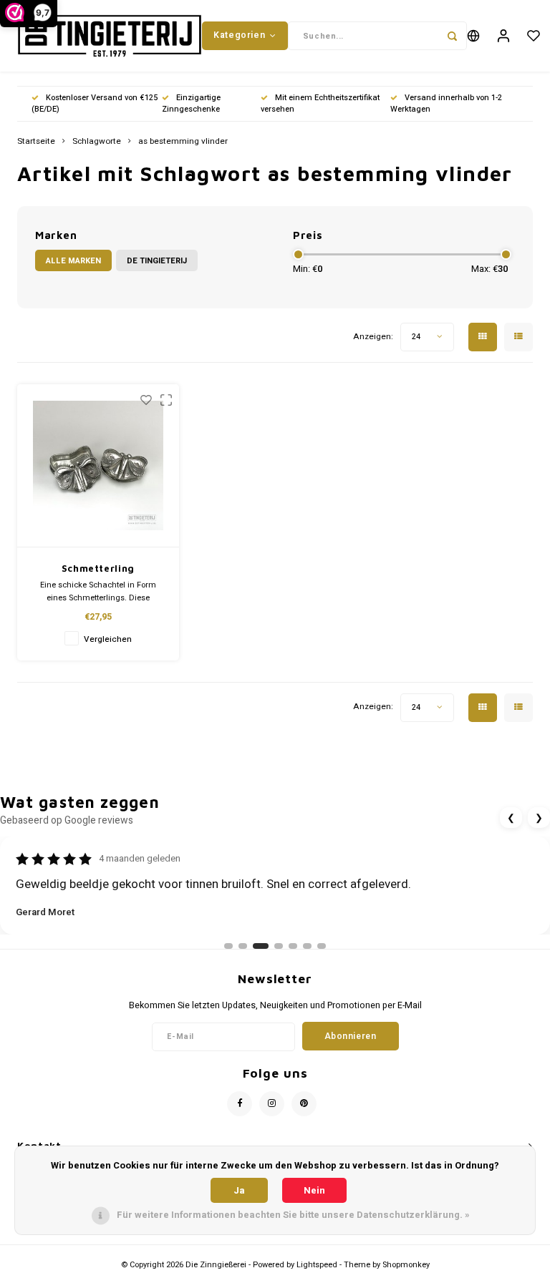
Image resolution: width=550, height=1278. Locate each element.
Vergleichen (108, 639)
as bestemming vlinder (183, 141)
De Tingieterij (157, 261)
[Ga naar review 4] (278, 946)
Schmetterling (98, 568)
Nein (314, 1190)
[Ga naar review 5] (293, 946)
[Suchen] (452, 35)
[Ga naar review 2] (242, 946)
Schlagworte (96, 141)
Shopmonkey (406, 1265)
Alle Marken (73, 261)
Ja (239, 1190)
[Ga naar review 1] (228, 946)
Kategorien (239, 35)
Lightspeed (316, 1265)
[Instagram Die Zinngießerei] (271, 1103)
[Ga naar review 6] (307, 946)
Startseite (36, 141)
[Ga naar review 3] (261, 946)
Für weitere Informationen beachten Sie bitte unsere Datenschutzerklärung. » (293, 1214)
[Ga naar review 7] (321, 946)
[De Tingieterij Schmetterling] (98, 465)
